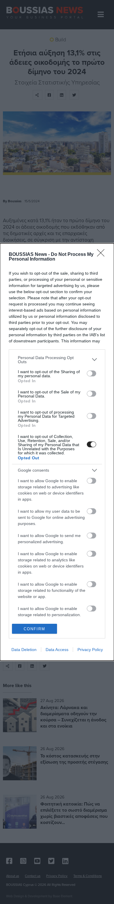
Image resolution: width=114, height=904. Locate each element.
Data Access (57, 649)
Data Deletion (24, 649)
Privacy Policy (90, 649)
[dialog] (57, 452)
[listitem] (57, 360)
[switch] (91, 373)
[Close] (102, 254)
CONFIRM (34, 629)
